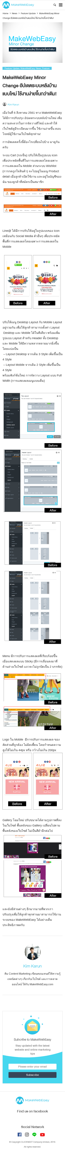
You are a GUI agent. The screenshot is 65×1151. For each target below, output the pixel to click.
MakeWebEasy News (30, 68)
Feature (46, 68)
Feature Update (12, 68)
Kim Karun (13, 104)
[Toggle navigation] (60, 5)
